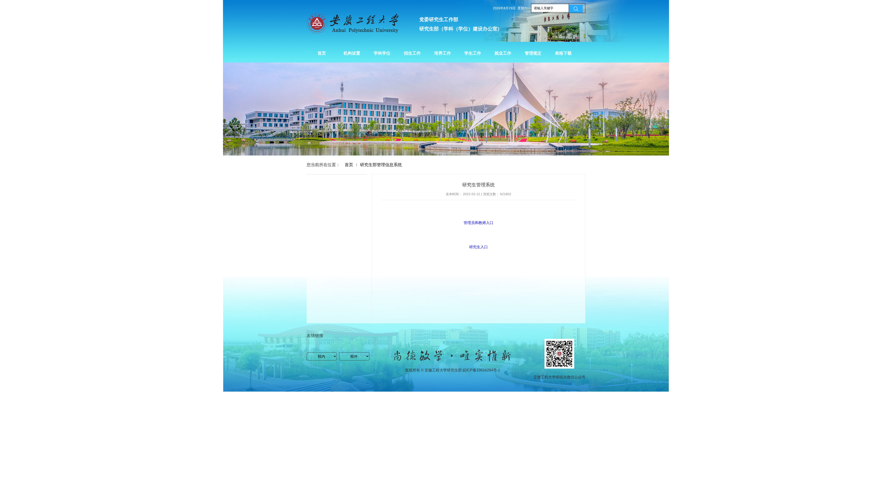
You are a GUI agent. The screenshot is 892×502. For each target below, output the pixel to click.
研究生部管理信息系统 (381, 164)
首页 (349, 164)
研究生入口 (478, 247)
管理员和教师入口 (478, 223)
